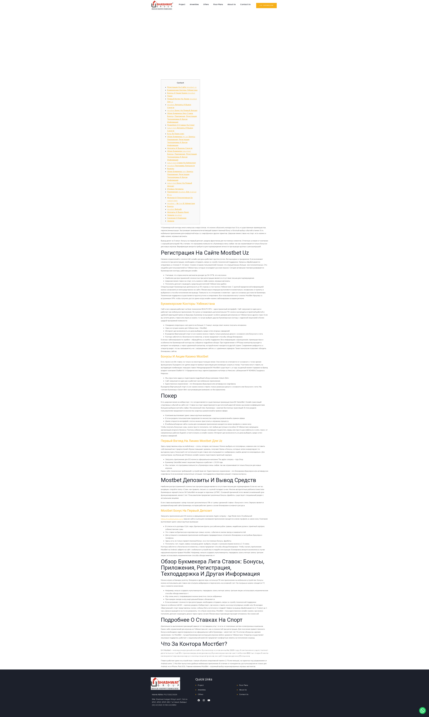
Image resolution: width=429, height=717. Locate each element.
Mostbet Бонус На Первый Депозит (182, 110)
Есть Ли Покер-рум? (175, 134)
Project (182, 4)
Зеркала (170, 221)
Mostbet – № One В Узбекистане (181, 203)
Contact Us (245, 4)
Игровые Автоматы (175, 189)
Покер (169, 96)
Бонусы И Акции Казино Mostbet (181, 93)
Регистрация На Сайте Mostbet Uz (182, 87)
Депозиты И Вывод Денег (178, 212)
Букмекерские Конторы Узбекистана (182, 90)
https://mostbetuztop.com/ (172, 519)
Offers (206, 4)
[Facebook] (199, 700)
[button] (266, 5)
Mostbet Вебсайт (174, 209)
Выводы (170, 169)
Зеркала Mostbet (174, 215)
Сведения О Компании (176, 218)
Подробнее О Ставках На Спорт (181, 125)
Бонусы (170, 206)
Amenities (194, 4)
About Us (231, 4)
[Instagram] (204, 700)
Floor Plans (218, 4)
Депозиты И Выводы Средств (179, 148)
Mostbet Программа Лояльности (181, 166)
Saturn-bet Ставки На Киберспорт (181, 163)
